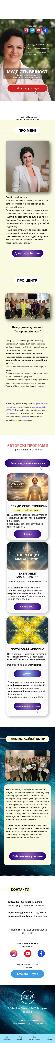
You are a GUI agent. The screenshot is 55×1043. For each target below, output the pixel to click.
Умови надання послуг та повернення (27, 1023)
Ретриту (25, 416)
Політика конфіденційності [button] (27, 1021)
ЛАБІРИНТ (11, 413)
